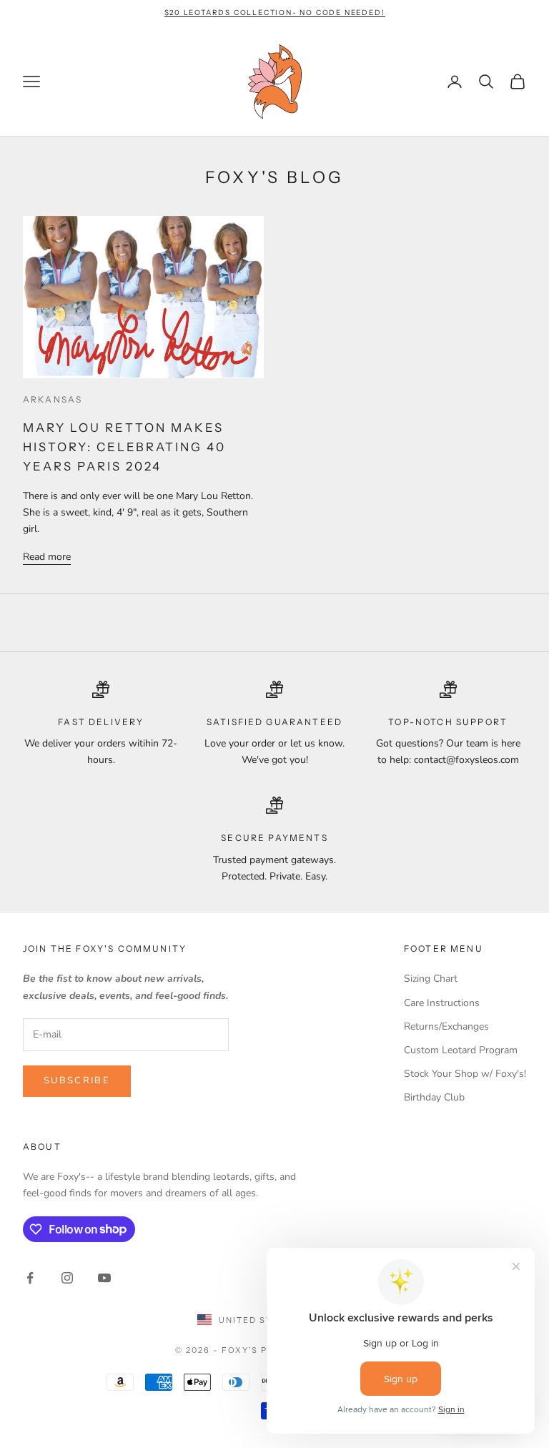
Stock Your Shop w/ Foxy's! (465, 1073)
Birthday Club (434, 1097)
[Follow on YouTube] (104, 1278)
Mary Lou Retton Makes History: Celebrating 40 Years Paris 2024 (124, 446)
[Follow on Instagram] (67, 1278)
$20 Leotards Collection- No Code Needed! (274, 12)
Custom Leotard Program (461, 1050)
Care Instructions (442, 1003)
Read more (47, 556)
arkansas (52, 399)
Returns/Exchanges (446, 1026)
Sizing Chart (431, 978)
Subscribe (77, 1080)
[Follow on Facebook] (30, 1278)
